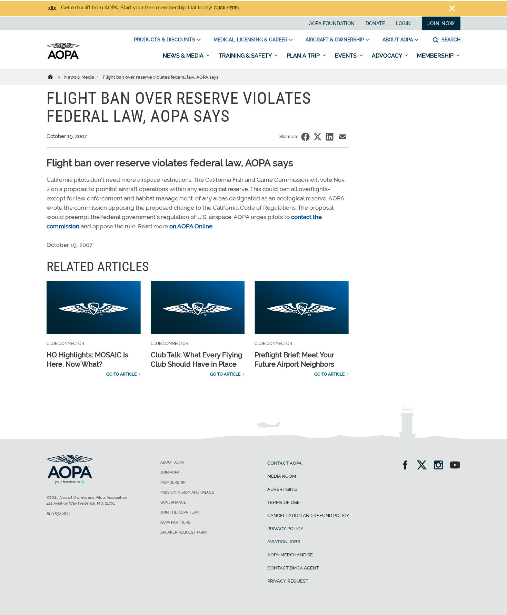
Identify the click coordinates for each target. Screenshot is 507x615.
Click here (225, 8)
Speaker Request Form (184, 532)
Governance (173, 502)
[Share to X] (317, 136)
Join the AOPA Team (180, 512)
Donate (375, 23)
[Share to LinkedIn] (329, 136)
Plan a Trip (304, 55)
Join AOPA (169, 472)
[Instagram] (440, 465)
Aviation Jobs (283, 541)
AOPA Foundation (332, 23)
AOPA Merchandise (290, 554)
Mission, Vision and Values (187, 492)
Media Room (281, 476)
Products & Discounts (164, 39)
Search (450, 39)
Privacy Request (287, 581)
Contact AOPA (284, 463)
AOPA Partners (175, 522)
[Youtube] (454, 465)
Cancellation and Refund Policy (308, 515)
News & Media (184, 55)
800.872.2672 (58, 514)
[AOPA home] (63, 57)
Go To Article (121, 374)
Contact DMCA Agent (293, 568)
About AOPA (397, 39)
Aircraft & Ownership (335, 39)
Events (346, 55)
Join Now (441, 23)
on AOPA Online (190, 226)
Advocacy (387, 55)
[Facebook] (407, 465)
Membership (436, 55)
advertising (282, 489)
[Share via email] (342, 136)
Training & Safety (246, 55)
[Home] (55, 76)
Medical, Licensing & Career (250, 39)
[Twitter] (424, 465)
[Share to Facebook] (305, 136)
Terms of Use (283, 502)
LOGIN (403, 23)
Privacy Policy (285, 528)
